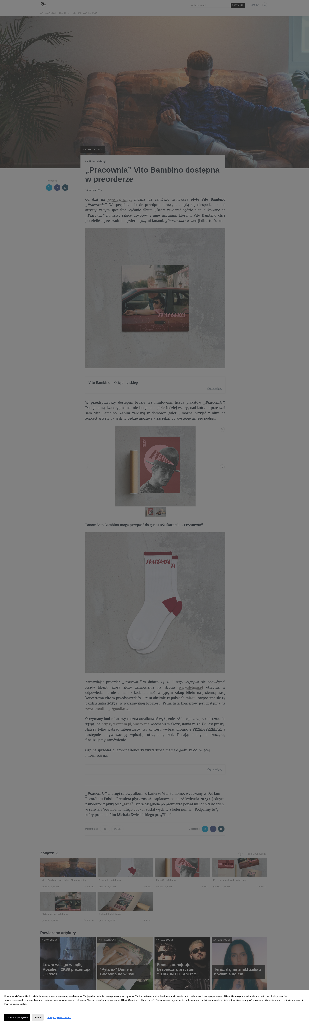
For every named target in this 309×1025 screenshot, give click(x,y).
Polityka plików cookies (59, 1017)
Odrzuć (37, 1017)
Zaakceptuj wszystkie (17, 1017)
